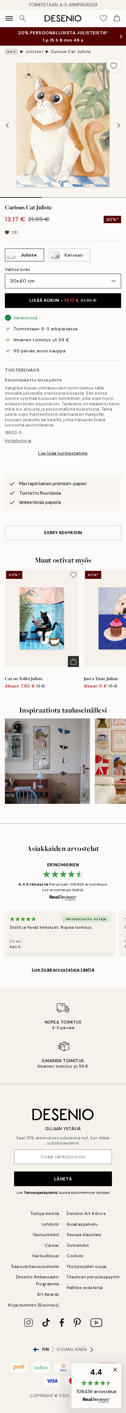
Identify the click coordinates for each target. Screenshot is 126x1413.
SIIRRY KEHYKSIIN (63, 532)
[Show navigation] (9, 18)
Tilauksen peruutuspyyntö (93, 1277)
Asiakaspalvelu (82, 1224)
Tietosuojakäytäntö (40, 1192)
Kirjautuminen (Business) (33, 1305)
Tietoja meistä (45, 1213)
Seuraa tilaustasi (84, 1234)
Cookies (75, 1255)
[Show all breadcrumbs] (11, 52)
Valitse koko (18, 269)
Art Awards (48, 1294)
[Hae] (22, 18)
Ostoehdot (78, 1245)
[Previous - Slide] (7, 125)
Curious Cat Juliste (71, 51)
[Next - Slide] (119, 125)
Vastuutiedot (46, 1234)
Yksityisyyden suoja (86, 1266)
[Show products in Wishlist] (103, 18)
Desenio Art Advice (86, 1213)
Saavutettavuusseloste (35, 1266)
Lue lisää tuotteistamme (63, 453)
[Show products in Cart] (117, 18)
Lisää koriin (63, 300)
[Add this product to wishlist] (113, 65)
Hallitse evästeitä (84, 1287)
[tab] (21, 195)
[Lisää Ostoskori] (73, 661)
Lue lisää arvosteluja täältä (63, 969)
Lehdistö (50, 1224)
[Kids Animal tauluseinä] (47, 761)
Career (52, 1245)
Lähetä (63, 1179)
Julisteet (34, 51)
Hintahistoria (18, 440)
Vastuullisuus (45, 1255)
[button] (96, 1385)
